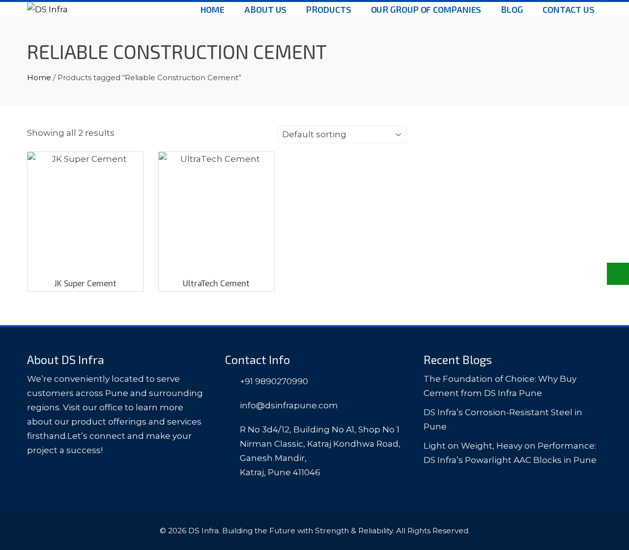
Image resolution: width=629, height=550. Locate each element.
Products (328, 9)
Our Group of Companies (426, 9)
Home (212, 9)
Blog (512, 9)
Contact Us (569, 9)
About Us (265, 9)
